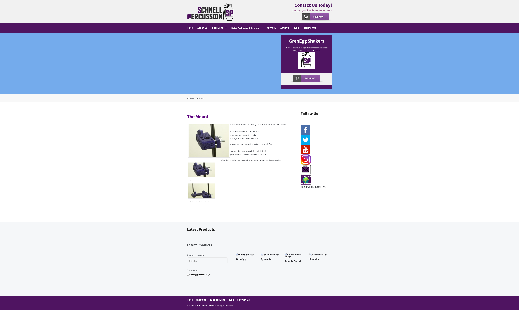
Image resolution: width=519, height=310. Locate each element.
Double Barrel (293, 261)
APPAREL (271, 28)
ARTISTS (284, 28)
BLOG (296, 28)
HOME (190, 28)
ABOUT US (202, 28)
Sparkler (314, 259)
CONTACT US (310, 28)
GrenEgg (241, 259)
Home (192, 98)
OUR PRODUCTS (217, 299)
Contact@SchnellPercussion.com (312, 10)
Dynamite (266, 259)
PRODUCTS (217, 28)
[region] (259, 63)
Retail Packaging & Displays (245, 28)
